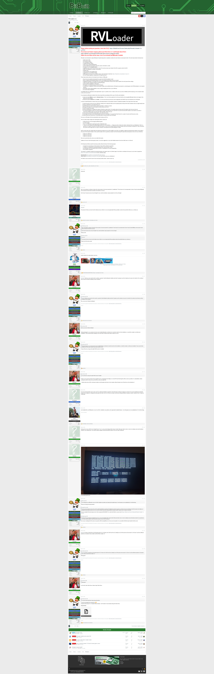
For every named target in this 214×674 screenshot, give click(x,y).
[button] (138, 5)
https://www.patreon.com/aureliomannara (88, 152)
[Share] (143, 25)
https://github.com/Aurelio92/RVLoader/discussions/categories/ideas (100, 53)
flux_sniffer (141, 637)
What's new (87, 12)
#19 (144, 578)
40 (75, 22)
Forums (79, 12)
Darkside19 (141, 644)
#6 (144, 253)
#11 (144, 371)
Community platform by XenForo (77, 670)
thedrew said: (84, 235)
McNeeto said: (84, 516)
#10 (144, 342)
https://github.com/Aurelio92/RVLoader (93, 156)
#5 (144, 223)
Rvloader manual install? (77, 647)
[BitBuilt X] (142, 16)
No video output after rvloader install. (84, 639)
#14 (144, 427)
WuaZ (73, 637)
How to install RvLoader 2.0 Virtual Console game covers (88, 643)
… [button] (73, 22)
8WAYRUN (82, 671)
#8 (144, 294)
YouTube (121, 663)
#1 (144, 25)
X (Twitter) (122, 662)
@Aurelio (82, 207)
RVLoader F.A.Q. (78, 632)
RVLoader (111, 12)
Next (77, 22)
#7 (144, 276)
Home (72, 12)
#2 (144, 169)
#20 (144, 596)
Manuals (104, 12)
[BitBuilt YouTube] (139, 16)
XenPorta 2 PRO (73, 671)
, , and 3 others (90, 220)
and (87, 320)
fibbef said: (83, 500)
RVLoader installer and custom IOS (83, 636)
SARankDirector (74, 648)
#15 (144, 445)
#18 (144, 548)
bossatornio (141, 640)
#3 (144, 187)
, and (87, 423)
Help (142, 668)
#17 (144, 530)
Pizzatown (78, 51)
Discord (121, 661)
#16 (144, 498)
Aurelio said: (84, 326)
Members (96, 12)
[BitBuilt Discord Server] (144, 16)
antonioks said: (84, 296)
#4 (144, 205)
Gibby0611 (73, 644)
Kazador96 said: (84, 507)
